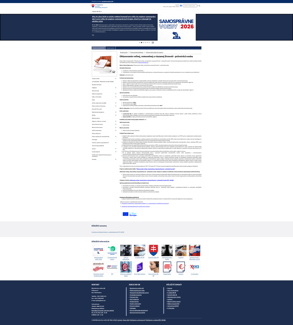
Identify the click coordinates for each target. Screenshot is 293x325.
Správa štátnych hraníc (97, 124)
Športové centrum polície (137, 312)
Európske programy (136, 295)
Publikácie (94, 87)
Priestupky (94, 139)
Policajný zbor (134, 297)
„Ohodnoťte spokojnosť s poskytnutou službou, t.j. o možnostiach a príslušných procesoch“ (145, 203)
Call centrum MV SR (173, 306)
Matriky (93, 115)
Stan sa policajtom (172, 290)
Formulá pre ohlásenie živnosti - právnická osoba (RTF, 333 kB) (108, 232)
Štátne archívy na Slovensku (98, 106)
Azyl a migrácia (134, 299)
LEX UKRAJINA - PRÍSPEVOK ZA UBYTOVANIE (103, 81)
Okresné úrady (95, 91)
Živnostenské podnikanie (98, 145)
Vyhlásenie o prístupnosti (137, 320)
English (177, 5)
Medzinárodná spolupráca (98, 112)
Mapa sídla (126, 320)
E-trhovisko (170, 308)
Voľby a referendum (96, 97)
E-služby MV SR (171, 293)
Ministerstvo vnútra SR (137, 288)
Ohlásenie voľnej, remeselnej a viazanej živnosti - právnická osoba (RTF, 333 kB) (152, 180)
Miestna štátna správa (97, 127)
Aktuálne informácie (96, 84)
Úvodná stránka (95, 78)
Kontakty (94, 159)
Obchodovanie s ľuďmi (174, 297)
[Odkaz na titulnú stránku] (100, 5)
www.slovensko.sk (143, 62)
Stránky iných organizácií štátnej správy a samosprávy (101, 155)
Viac (93, 32)
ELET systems (118, 320)
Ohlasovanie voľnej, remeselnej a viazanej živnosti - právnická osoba (156, 169)
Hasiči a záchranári (135, 304)
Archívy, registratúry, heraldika (99, 103)
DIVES (93, 100)
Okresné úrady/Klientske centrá (139, 293)
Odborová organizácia (97, 94)
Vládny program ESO (173, 304)
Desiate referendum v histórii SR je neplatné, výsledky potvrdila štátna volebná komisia (121, 17)
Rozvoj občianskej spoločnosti (139, 310)
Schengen (133, 308)
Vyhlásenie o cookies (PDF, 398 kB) (156, 320)
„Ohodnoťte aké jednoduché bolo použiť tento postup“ (135, 206)
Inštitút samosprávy (96, 130)
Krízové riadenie (135, 306)
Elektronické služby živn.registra (154, 52)
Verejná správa (110, 48)
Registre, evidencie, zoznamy (99, 121)
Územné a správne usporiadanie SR (100, 142)
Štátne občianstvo (96, 133)
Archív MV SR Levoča (97, 109)
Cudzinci (169, 299)
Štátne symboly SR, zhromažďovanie (100, 136)
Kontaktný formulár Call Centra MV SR (103, 310)
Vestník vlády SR (96, 152)
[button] (97, 11)
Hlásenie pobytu (96, 118)
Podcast (169, 288)
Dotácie (94, 148)
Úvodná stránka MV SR (98, 48)
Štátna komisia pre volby (137, 290)
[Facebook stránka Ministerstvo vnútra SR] (181, 6)
